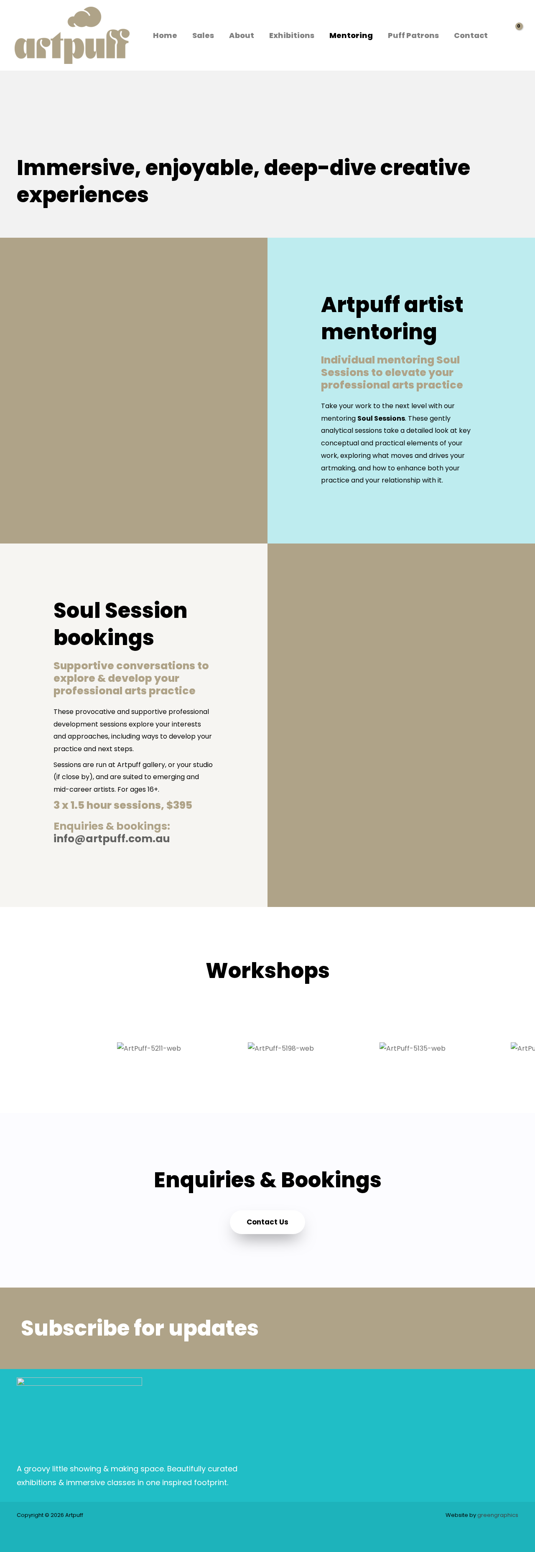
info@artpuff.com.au (112, 838)
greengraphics (497, 1515)
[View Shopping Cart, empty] (512, 35)
